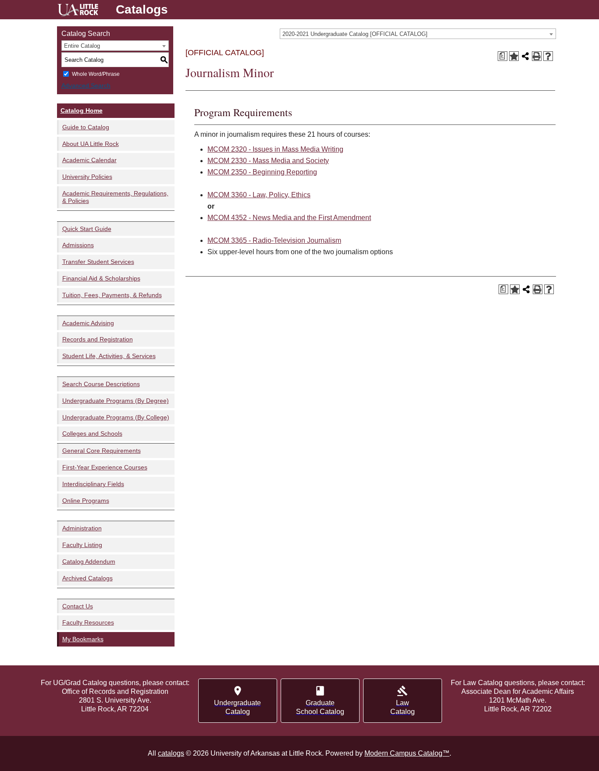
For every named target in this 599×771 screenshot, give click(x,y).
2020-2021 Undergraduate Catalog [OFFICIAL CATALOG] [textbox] (355, 34)
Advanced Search (86, 85)
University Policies (87, 176)
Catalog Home (82, 110)
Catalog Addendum (88, 561)
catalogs (171, 753)
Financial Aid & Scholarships (101, 278)
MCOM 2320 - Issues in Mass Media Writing (275, 149)
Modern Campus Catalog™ (406, 753)
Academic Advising (88, 323)
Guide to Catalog (85, 127)
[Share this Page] (525, 56)
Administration (82, 528)
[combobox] (418, 33)
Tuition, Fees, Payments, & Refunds (112, 294)
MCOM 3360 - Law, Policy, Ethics (258, 195)
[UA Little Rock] (77, 11)
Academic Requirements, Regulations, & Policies (115, 197)
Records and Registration (97, 339)
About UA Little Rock (90, 143)
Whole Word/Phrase (96, 74)
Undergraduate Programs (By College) (115, 417)
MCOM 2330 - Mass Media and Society (268, 160)
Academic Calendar (89, 159)
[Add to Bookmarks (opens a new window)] (514, 56)
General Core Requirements (101, 450)
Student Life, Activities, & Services (109, 355)
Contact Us (77, 606)
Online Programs (85, 500)
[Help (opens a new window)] (548, 56)
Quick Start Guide (86, 228)
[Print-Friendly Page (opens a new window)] (537, 56)
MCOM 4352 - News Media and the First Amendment (289, 217)
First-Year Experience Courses (104, 467)
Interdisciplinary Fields (93, 483)
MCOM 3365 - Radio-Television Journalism (274, 240)
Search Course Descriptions (101, 383)
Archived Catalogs (87, 578)
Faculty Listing (82, 544)
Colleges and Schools (92, 433)
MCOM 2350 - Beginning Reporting (262, 172)
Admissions (78, 245)
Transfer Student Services (98, 261)
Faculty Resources (88, 622)
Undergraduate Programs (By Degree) (115, 400)
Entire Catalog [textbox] (82, 46)
